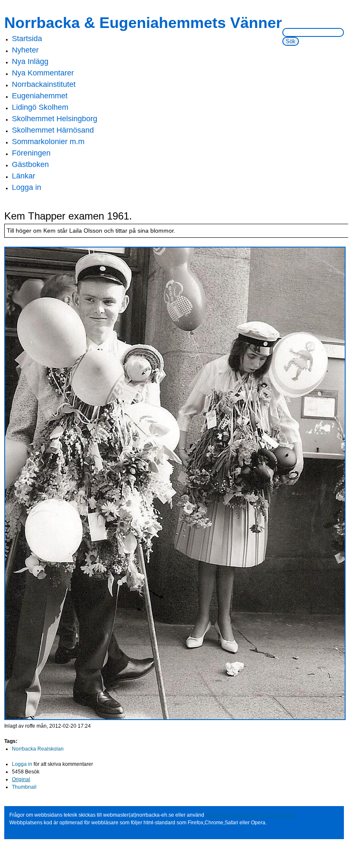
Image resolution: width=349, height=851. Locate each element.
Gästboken (30, 164)
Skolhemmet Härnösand (53, 130)
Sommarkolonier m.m (48, 141)
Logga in (26, 187)
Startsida (27, 38)
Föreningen (31, 153)
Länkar (23, 176)
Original (21, 779)
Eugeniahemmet (40, 96)
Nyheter (25, 50)
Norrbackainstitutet (44, 84)
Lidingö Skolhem (40, 107)
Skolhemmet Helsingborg (54, 118)
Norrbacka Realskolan (38, 749)
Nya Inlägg (30, 61)
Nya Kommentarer (43, 73)
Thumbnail (24, 787)
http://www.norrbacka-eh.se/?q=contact (250, 815)
